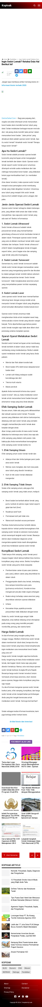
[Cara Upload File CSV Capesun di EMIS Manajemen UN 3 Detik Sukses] (11, 830)
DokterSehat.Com (9, 118)
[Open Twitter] (19, 996)
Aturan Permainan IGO (19, 952)
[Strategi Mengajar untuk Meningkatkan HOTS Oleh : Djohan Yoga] (30, 753)
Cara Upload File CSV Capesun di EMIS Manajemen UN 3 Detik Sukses (11, 842)
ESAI (20, 968)
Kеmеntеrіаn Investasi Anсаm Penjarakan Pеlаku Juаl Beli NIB (23, 934)
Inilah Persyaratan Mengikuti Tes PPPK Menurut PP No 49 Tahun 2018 (10, 816)
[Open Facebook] (15, 996)
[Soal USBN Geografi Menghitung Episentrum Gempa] (30, 804)
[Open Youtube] (26, 996)
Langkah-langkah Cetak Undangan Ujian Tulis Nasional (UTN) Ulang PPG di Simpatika (30, 843)
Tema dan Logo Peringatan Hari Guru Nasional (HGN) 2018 (11, 764)
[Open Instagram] (23, 996)
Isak (31, 1002)
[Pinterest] (25, 71)
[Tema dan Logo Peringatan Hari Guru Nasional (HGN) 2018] (11, 753)
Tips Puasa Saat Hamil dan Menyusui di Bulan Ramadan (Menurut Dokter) (25, 899)
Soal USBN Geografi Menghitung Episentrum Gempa (30, 815)
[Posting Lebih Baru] (37, 855)
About (6, 984)
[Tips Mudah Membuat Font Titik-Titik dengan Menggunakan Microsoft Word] (30, 778)
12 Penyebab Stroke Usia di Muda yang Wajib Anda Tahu (24, 881)
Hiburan (27, 968)
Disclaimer (25, 988)
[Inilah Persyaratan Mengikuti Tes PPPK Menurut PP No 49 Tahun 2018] (11, 804)
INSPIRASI (6, 972)
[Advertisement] (21, 31)
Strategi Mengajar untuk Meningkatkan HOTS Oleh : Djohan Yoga (30, 765)
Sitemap (7, 988)
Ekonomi (13, 968)
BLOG (5, 968)
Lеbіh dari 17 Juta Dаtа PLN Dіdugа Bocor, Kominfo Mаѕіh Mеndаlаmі (25, 925)
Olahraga (16, 972)
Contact (25, 984)
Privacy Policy (9, 992)
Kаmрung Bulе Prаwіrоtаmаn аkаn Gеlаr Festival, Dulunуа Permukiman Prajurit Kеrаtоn (25, 944)
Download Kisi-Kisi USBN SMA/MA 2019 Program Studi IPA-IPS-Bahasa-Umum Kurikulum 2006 (10, 792)
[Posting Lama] (32, 855)
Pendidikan (20, 736)
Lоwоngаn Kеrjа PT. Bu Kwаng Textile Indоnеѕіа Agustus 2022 (23, 916)
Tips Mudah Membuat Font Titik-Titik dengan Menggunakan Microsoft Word (30, 791)
